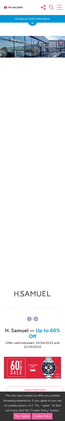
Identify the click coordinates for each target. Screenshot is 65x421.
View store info (35, 390)
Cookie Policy (42, 416)
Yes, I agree (22, 416)
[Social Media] (58, 12)
